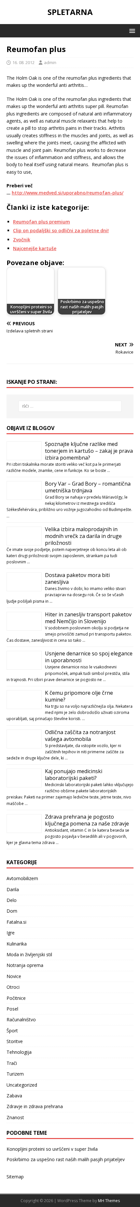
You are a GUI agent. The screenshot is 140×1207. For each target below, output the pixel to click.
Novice (14, 976)
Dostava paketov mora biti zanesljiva (77, 578)
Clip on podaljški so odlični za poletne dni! (61, 230)
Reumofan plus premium (41, 222)
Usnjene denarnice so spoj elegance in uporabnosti (89, 657)
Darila (13, 889)
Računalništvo (21, 1019)
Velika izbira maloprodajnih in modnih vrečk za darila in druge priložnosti (83, 536)
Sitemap (15, 1176)
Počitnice (16, 998)
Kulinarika (17, 944)
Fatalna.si (16, 922)
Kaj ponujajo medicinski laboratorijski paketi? (73, 775)
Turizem (15, 1074)
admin (50, 62)
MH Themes (109, 1200)
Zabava (14, 1096)
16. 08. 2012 (23, 62)
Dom (12, 911)
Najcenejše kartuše (34, 248)
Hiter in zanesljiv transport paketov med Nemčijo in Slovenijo (88, 618)
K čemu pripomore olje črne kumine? (79, 696)
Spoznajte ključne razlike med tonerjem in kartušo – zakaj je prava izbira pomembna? (89, 450)
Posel (12, 1009)
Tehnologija (19, 1052)
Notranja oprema (25, 965)
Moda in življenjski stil (29, 954)
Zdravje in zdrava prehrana (35, 1106)
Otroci (13, 987)
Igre (11, 933)
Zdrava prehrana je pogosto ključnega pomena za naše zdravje (87, 820)
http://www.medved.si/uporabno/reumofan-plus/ (67, 193)
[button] (131, 30)
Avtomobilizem (22, 878)
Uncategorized (22, 1085)
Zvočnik (21, 239)
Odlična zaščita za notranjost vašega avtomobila (80, 736)
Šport (12, 1030)
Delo (12, 900)
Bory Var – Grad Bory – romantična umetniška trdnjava (88, 487)
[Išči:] (70, 406)
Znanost (15, 1117)
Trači (12, 1063)
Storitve (15, 1041)
